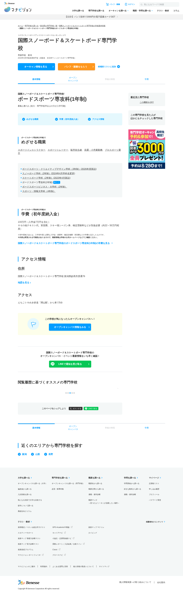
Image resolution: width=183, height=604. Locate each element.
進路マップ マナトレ (96, 527)
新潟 (24, 454)
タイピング (92, 533)
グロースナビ (57, 555)
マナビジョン (17, 9)
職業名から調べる (95, 483)
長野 (50, 454)
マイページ (154, 478)
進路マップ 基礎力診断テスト (29, 538)
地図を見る (23, 282)
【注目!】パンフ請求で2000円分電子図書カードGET (90, 16)
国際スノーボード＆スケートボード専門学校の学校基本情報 (82, 26)
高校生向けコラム (25, 511)
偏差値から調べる (25, 489)
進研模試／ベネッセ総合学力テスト (31, 527)
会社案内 (161, 582)
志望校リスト (154, 483)
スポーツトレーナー (58, 150)
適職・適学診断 (94, 494)
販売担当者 (76, 150)
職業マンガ (103, 501)
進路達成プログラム (25, 550)
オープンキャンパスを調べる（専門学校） (68, 483)
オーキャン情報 (35, 66)
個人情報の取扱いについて (83, 566)
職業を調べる (94, 478)
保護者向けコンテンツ (154, 522)
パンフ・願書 (75, 66)
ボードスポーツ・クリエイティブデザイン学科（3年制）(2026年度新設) (59, 169)
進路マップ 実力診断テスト (28, 544)
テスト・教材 (163, 10)
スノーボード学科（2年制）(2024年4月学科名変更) (48, 173)
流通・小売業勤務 (93, 150)
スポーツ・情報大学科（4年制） (39, 191)
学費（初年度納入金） (69, 119)
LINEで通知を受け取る (70, 364)
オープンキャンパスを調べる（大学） (32, 483)
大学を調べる (78, 10)
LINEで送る (92, 409)
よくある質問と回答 (60, 566)
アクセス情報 (98, 119)
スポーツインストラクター (31, 150)
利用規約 (43, 566)
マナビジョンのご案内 (26, 566)
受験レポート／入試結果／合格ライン (67, 544)
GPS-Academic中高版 (60, 527)
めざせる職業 (32, 119)
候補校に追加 (107, 66)
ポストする (77, 409)
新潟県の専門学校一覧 (48, 26)
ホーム (20, 26)
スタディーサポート (25, 533)
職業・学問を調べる (142, 10)
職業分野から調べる (96, 489)
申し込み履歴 (154, 489)
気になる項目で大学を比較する (30, 500)
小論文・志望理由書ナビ (61, 538)
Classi (54, 550)
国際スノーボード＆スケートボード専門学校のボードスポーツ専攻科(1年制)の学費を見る (64, 243)
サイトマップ (104, 566)
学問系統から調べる (131, 483)
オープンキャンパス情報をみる (70, 327)
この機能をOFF (147, 102)
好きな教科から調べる (132, 489)
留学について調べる (25, 506)
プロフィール (154, 494)
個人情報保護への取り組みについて (135, 582)
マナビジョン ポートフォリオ (29, 555)
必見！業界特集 (58, 489)
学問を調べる (130, 478)
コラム (176, 10)
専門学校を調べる (96, 10)
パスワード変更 (155, 500)
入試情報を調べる (25, 494)
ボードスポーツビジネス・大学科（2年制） (44, 187)
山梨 (37, 454)
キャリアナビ (57, 533)
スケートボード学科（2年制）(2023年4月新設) (46, 178)
